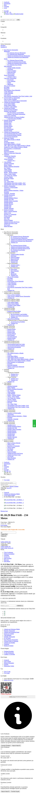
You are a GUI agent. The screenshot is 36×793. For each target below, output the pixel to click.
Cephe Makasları (8, 91)
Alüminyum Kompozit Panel (11, 132)
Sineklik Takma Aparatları (11, 201)
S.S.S (5, 8)
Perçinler (6, 180)
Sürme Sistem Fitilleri (9, 105)
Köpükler (6, 150)
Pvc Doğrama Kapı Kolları (14, 64)
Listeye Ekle (4, 548)
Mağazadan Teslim (9, 666)
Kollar (5, 59)
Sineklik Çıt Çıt (8, 196)
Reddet (2, 741)
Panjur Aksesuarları (9, 75)
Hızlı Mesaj (7, 561)
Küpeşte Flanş (8, 124)
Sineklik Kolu (7, 205)
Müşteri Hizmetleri (9, 663)
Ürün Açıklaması (8, 552)
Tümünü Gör (14, 242)
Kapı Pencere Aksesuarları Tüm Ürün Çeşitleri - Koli (18, 96)
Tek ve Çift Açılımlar (9, 85)
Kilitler (9, 82)
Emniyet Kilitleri (11, 70)
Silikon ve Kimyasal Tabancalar (12, 153)
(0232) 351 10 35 (8, 680)
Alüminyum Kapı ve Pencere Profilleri (14, 117)
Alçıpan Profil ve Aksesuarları (12, 97)
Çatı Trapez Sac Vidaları (10, 175)
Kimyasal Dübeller (9, 151)
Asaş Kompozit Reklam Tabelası (12, 135)
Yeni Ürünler (7, 661)
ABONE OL (20, 605)
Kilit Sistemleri (8, 66)
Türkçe (11, 14)
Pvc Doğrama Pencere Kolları (15, 60)
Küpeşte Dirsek (8, 121)
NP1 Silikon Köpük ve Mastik (12, 139)
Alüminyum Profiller (9, 108)
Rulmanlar (7, 88)
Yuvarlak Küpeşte (8, 129)
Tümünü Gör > (11, 157)
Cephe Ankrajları (8, 93)
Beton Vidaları (8, 165)
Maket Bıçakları (8, 226)
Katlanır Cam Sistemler (10, 111)
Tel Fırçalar (7, 225)
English (21, 14)
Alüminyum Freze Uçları (10, 223)
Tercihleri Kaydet (15, 791)
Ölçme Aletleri (8, 216)
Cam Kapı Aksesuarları (10, 78)
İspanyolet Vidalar (9, 178)
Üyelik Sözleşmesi (9, 653)
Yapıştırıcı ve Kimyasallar (11, 187)
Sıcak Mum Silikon (9, 142)
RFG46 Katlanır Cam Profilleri (15, 112)
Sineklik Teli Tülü (9, 199)
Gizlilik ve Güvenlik (9, 654)
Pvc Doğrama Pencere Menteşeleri (16, 53)
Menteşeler (7, 51)
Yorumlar (6, 6)
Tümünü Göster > (12, 76)
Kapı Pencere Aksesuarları (11, 50)
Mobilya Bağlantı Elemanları (11, 166)
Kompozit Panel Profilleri (10, 109)
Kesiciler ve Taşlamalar (10, 214)
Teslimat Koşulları (9, 651)
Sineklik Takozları (9, 208)
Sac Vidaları (7, 168)
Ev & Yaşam (7, 638)
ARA (18, 19)
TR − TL (8, 12)
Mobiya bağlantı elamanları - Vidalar (13, 190)
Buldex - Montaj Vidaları (10, 172)
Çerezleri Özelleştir (6, 745)
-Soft (10, 696)
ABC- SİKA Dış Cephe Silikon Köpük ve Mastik (17, 145)
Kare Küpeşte (7, 127)
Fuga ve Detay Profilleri (10, 99)
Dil (5, 474)
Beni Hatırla (6, 486)
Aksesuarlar (7, 189)
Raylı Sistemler (11, 81)
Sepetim (6, 664)
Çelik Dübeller (8, 171)
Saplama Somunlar (9, 163)
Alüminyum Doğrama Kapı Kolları (16, 61)
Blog (5, 5)
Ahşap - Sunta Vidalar (10, 174)
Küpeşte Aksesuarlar (9, 120)
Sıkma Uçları (7, 213)
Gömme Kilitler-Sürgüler (14, 67)
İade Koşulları (7, 558)
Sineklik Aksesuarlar (9, 195)
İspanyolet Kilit (11, 72)
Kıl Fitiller (6, 87)
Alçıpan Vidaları (8, 177)
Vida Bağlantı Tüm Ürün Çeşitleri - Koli (14, 183)
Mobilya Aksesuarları (9, 186)
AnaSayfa (6, 2)
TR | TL (8, 471)
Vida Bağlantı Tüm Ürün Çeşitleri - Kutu (15, 184)
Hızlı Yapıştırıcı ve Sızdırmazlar (12, 148)
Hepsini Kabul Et (16, 745)
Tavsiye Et (10, 548)
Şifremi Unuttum (13, 486)
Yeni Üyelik (7, 671)
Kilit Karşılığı (11, 73)
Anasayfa (6, 492)
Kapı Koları (10, 79)
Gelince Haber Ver (6, 542)
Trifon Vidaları (8, 169)
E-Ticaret (14, 696)
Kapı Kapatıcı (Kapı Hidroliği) (12, 90)
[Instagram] (4, 615)
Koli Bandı (7, 217)
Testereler (6, 154)
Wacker (6, 141)
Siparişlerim (7, 3)
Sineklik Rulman (8, 202)
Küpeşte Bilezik (8, 126)
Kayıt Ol (9, 488)
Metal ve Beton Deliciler (10, 211)
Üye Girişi (7, 480)
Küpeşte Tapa (7, 123)
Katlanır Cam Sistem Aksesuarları (16, 114)
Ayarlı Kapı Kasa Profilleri (14, 118)
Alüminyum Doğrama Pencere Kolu (17, 63)
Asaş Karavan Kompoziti (10, 136)
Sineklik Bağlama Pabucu (11, 198)
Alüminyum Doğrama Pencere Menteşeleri (18, 56)
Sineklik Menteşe (8, 204)
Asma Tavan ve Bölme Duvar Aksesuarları (15, 100)
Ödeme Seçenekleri (9, 554)
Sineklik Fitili (7, 207)
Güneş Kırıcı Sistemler (10, 115)
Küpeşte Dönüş (8, 130)
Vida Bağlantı (7, 162)
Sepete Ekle (4, 534)
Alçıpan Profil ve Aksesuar (11, 641)
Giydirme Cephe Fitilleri (10, 106)
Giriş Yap (3, 488)
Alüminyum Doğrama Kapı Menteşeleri (17, 57)
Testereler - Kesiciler (9, 193)
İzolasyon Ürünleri (9, 138)
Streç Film (6, 219)
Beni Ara (6, 560)
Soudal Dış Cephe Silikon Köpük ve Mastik (15, 147)
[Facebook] (4, 611)
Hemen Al (3, 536)
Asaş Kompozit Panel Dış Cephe (12, 133)
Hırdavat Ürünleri (8, 210)
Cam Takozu (7, 94)
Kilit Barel (10, 69)
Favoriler (6, 11)
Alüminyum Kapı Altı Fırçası (11, 222)
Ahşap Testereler (8, 159)
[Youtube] (4, 613)
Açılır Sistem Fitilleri (9, 103)
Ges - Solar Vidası (9, 181)
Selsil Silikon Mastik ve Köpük (12, 144)
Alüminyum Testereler (10, 156)
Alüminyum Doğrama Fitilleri (12, 102)
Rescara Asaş (4, 511)
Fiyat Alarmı (4, 525)
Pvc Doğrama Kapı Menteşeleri (15, 54)
